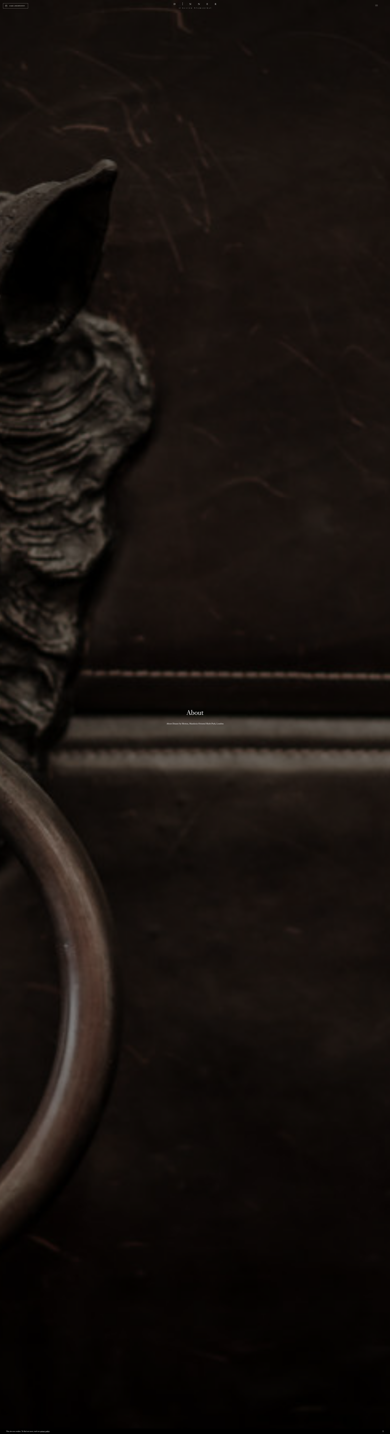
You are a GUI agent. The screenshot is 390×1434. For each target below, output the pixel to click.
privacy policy (45, 1431)
